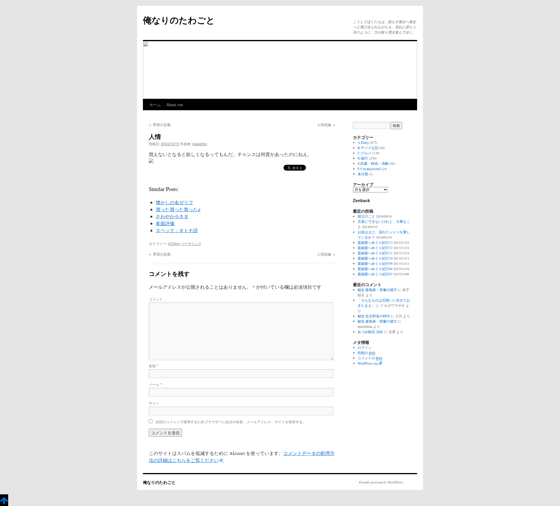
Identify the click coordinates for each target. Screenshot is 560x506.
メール (155, 384)
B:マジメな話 (368, 147)
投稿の (366, 352)
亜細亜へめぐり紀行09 (375, 263)
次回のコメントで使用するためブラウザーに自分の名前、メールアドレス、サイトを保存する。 (230, 421)
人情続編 (326, 124)
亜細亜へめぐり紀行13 (375, 242)
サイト (154, 402)
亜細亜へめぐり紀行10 (375, 258)
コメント (156, 298)
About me (175, 104)
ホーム (155, 104)
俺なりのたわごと (179, 19)
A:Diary (174, 243)
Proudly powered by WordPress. (381, 482)
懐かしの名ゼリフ (174, 202)
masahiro (199, 143)
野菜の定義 (160, 124)
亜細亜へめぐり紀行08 (375, 268)
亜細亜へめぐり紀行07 (375, 274)
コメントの (370, 358)
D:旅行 (363, 158)
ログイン (365, 347)
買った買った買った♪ (178, 209)
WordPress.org (368, 363)
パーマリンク (191, 243)
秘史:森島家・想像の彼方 (377, 289)
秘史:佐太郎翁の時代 (374, 316)
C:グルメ (364, 152)
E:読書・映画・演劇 (373, 163)
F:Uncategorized (369, 168)
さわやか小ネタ (172, 216)
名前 (153, 365)
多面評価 (165, 223)
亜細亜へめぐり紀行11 (375, 253)
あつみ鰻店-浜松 (370, 331)
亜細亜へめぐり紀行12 (375, 247)
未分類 (363, 173)
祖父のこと (366, 216)
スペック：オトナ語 (177, 230)
